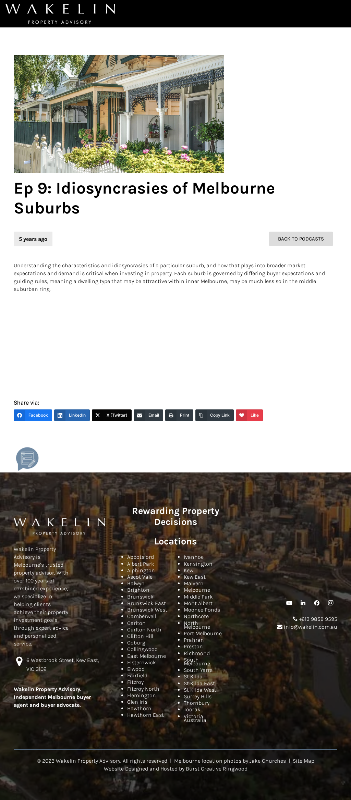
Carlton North (144, 629)
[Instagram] (330, 603)
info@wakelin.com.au (309, 627)
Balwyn (136, 583)
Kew (188, 570)
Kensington (198, 564)
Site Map (303, 761)
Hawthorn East (145, 715)
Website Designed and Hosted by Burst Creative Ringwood (175, 768)
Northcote (196, 616)
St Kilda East (199, 683)
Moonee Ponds (202, 609)
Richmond (197, 653)
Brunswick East (146, 603)
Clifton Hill (140, 636)
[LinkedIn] (303, 603)
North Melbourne (197, 625)
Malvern (194, 583)
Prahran (194, 640)
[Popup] (27, 458)
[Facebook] (317, 603)
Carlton (136, 623)
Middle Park (198, 596)
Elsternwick (141, 662)
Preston (193, 646)
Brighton (138, 590)
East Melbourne (146, 656)
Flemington (141, 695)
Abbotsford (140, 557)
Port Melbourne (203, 633)
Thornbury (196, 703)
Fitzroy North (143, 689)
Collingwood (142, 649)
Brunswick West (147, 609)
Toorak (192, 709)
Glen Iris (137, 702)
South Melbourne (197, 661)
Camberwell (141, 616)
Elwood (136, 669)
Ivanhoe (194, 557)
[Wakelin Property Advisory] (60, 13)
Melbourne (197, 590)
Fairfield (137, 675)
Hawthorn (139, 708)
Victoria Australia (195, 718)
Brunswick (140, 596)
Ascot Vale (140, 577)
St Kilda (193, 676)
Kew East (195, 577)
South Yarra (198, 670)
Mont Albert (198, 603)
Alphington (141, 570)
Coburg (136, 642)
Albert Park (140, 564)
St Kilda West (200, 690)
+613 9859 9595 (317, 619)
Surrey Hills (197, 696)
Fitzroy (135, 682)
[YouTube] (289, 603)
